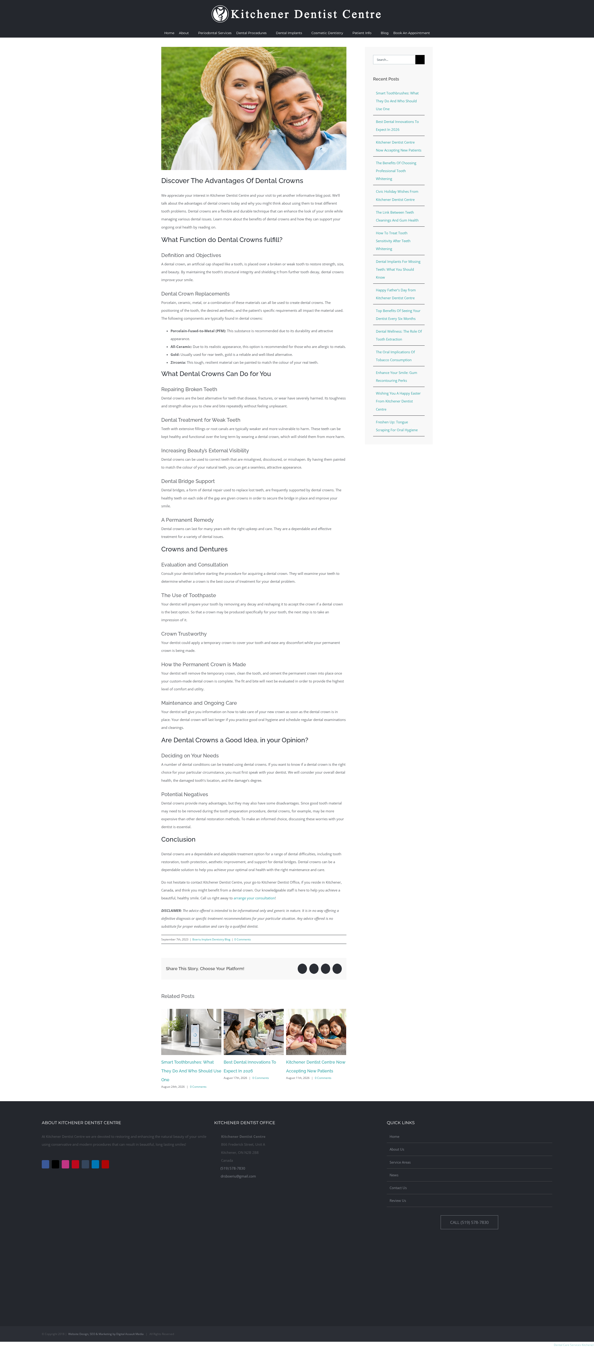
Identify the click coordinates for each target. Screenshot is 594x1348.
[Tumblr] (85, 1164)
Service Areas (400, 1162)
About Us (397, 1149)
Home (394, 1136)
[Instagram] (65, 1164)
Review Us (398, 1200)
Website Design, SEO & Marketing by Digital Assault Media (106, 1334)
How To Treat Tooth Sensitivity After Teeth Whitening (393, 241)
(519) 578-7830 (232, 1168)
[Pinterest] (75, 1164)
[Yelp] (105, 1164)
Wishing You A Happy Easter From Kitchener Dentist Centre (398, 401)
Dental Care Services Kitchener (574, 1345)
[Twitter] (55, 1164)
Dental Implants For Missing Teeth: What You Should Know (398, 269)
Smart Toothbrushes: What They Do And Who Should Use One (191, 1071)
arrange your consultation (254, 898)
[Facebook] (45, 1164)
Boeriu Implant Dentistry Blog (211, 939)
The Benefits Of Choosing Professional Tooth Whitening (396, 171)
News (394, 1175)
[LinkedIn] (95, 1164)
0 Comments (242, 939)
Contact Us (398, 1187)
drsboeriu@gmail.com (238, 1176)
